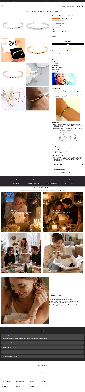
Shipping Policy (4, 384)
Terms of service (32, 384)
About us (17, 384)
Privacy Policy (18, 386)
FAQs (3, 389)
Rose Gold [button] (64, 31)
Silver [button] (54, 31)
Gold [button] (59, 31)
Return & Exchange (5, 386)
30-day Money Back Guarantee (7, 387)
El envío (53, 20)
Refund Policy (32, 387)
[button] (77, 6)
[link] (40, 11)
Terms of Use (18, 387)
